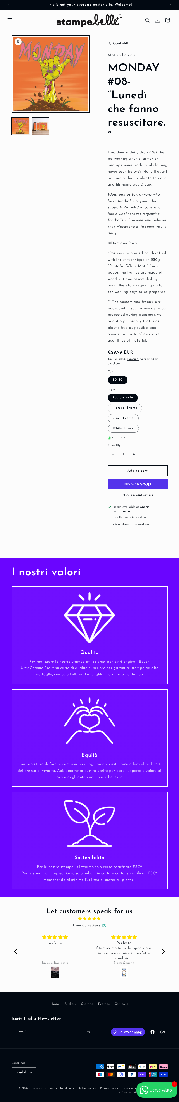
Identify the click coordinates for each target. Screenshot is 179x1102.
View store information (130, 524)
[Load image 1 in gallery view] (20, 126)
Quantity (114, 445)
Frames (104, 1004)
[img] (89, 919)
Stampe (87, 1004)
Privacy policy (109, 1088)
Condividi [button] (120, 43)
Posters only (123, 397)
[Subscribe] (89, 1031)
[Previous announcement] (9, 5)
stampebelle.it (38, 1088)
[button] (10, 20)
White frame (123, 428)
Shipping (133, 359)
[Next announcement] (170, 5)
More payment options (137, 495)
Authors (70, 1004)
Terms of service (132, 1088)
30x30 (118, 380)
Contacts (121, 1004)
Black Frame (123, 418)
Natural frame (125, 408)
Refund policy (87, 1088)
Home (55, 1004)
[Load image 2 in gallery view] (41, 126)
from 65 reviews (86, 925)
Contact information (134, 1092)
